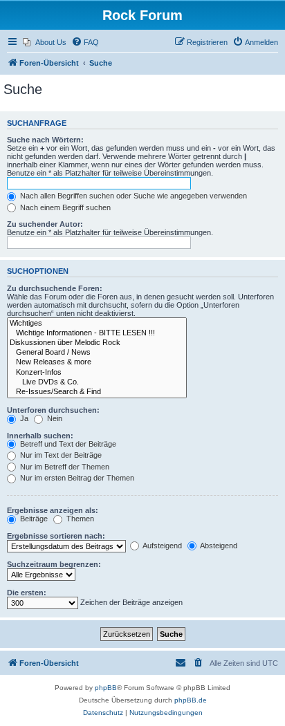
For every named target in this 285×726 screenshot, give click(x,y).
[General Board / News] (96, 352)
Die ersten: (26, 592)
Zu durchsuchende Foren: (54, 288)
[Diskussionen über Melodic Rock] (96, 343)
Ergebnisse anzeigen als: (52, 510)
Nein (53, 418)
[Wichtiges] (96, 323)
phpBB (106, 687)
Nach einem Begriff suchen (64, 207)
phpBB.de (190, 700)
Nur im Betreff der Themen (63, 467)
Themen (79, 518)
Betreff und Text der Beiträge (67, 444)
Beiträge (33, 518)
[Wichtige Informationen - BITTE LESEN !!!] (96, 333)
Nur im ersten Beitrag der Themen (76, 478)
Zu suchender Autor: (45, 224)
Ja (23, 418)
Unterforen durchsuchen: (53, 410)
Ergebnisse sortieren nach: (56, 536)
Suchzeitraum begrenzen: (54, 564)
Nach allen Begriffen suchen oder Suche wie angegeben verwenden (132, 196)
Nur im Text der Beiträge (60, 455)
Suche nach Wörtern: (45, 140)
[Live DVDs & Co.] (96, 382)
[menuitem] (44, 42)
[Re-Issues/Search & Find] (96, 392)
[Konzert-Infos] (96, 373)
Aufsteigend (161, 545)
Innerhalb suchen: (40, 435)
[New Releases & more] (96, 362)
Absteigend (218, 545)
